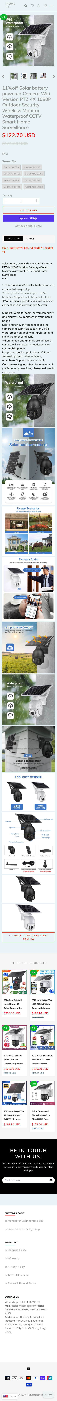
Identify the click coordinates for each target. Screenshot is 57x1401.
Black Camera (11, 167)
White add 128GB (34, 187)
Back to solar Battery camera (30, 937)
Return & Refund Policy (22, 1283)
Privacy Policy (16, 1266)
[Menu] (51, 5)
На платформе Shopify (38, 1394)
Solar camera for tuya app (24, 1229)
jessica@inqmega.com (23, 1305)
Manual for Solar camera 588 (26, 1220)
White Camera (11, 180)
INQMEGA (10, 5)
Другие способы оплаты (28, 225)
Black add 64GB (12, 174)
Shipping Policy (17, 1250)
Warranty (14, 1258)
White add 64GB (12, 187)
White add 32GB (32, 180)
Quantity (7, 195)
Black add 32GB (32, 167)
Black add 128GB (34, 174)
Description (13, 238)
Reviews (30, 238)
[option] (14, 76)
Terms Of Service (18, 1275)
